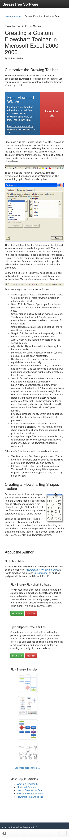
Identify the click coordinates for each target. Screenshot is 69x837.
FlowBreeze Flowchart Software (42, 569)
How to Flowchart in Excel (30, 790)
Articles (18, 16)
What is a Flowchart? (27, 783)
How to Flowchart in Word (30, 793)
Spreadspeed (40, 572)
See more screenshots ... (27, 767)
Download (52, 111)
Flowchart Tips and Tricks (30, 796)
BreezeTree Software (20, 4)
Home (8, 16)
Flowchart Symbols (26, 787)
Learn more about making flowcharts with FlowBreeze (21, 128)
